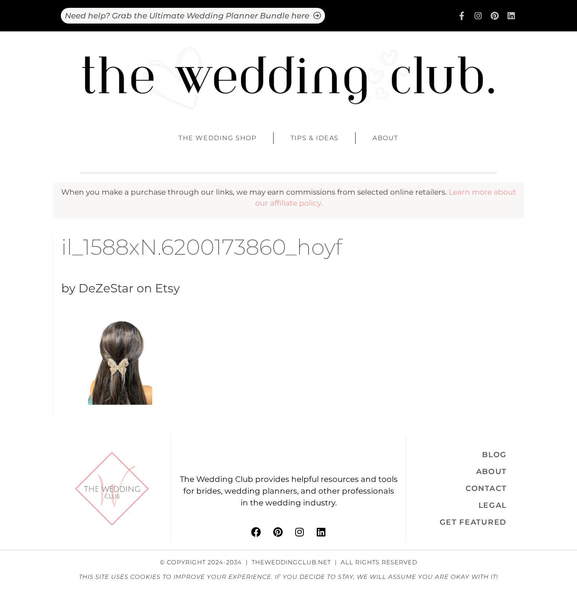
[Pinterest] (494, 15)
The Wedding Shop (218, 138)
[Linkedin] (511, 15)
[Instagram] (478, 15)
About (385, 138)
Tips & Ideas (314, 138)
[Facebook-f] (461, 15)
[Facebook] (256, 532)
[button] (494, 454)
